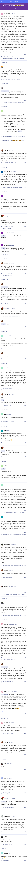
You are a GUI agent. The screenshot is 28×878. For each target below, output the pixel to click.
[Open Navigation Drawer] (1, 1)
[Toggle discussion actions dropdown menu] (26, 1)
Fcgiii (4, 801)
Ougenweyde (6, 91)
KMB (4, 450)
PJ (3, 400)
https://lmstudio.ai (5, 711)
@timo (19, 131)
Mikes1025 (5, 667)
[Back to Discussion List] (4, 1)
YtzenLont (5, 287)
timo (4, 235)
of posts (13, 1)
